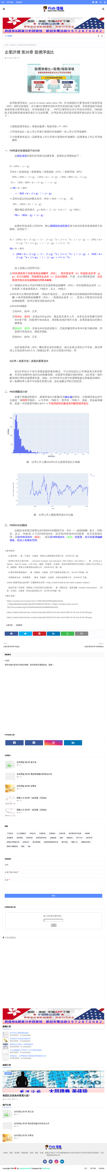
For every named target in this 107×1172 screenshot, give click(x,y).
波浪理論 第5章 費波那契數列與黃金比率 (34, 774)
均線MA (87, 833)
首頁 (2, 2)
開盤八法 (74, 842)
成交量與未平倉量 (75, 833)
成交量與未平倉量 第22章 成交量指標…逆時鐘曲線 (46, 36)
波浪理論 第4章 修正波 (26, 762)
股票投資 (29, 838)
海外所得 (89, 838)
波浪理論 (20, 838)
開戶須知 (65, 842)
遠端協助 (19, 2)
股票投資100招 (41, 838)
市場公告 (32, 833)
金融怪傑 (53, 838)
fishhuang (46, 1168)
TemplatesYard (25, 1168)
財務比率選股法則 (13, 842)
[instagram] (100, 2)
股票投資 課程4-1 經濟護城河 (21, 1044)
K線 (29, 846)
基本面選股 (36, 842)
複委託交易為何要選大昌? (16, 1095)
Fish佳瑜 (9, 58)
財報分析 (26, 842)
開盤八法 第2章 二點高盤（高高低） (32, 798)
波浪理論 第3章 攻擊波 (26, 786)
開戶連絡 (10, 2)
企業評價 (12, 45)
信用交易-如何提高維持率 (20, 1039)
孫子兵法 (79, 838)
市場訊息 (42, 833)
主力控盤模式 (21, 833)
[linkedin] (104, 2)
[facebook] (93, 2)
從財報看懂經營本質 (51, 842)
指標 (61, 838)
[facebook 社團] (96, 2)
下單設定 (10, 833)
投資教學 (19, 625)
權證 (22, 846)
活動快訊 (69, 838)
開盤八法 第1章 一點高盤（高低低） (32, 810)
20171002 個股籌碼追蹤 (19, 1033)
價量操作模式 (86, 842)
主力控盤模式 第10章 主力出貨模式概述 (26, 1050)
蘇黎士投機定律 (12, 846)
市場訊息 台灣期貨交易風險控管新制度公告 (28, 1056)
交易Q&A (52, 833)
